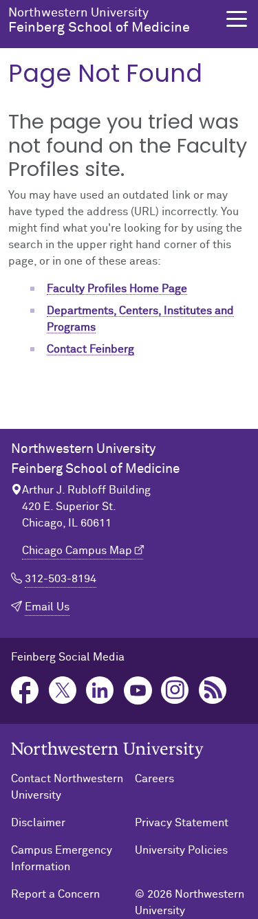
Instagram (175, 690)
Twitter (63, 690)
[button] (236, 19)
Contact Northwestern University (67, 787)
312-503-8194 (60, 578)
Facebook (25, 690)
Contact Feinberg (90, 349)
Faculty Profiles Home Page (117, 288)
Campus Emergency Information (61, 858)
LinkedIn (100, 690)
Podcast (213, 690)
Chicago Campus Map (77, 550)
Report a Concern (55, 894)
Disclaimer (38, 822)
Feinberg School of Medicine (99, 20)
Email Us (47, 606)
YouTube (138, 690)
